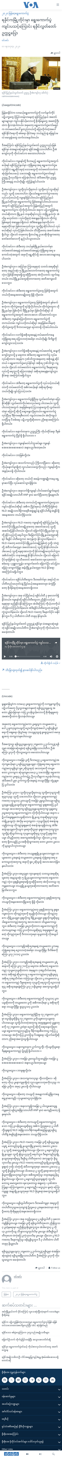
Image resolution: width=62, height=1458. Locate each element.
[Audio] (40, 1454)
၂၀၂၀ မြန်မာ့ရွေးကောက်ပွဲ (15, 13)
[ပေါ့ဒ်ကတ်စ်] (45, 1380)
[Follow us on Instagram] (25, 1380)
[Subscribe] (52, 1380)
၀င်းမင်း (5, 40)
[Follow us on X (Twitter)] (11, 1380)
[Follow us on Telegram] (32, 1380)
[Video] (27, 1454)
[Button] (55, 53)
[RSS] (39, 1380)
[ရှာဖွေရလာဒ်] (53, 1454)
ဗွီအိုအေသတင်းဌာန (16, 646)
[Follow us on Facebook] (5, 1380)
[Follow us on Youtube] (18, 1380)
